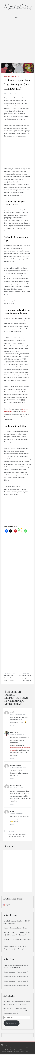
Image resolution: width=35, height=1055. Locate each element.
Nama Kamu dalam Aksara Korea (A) (16, 972)
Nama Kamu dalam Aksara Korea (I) (16, 976)
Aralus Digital (24, 1051)
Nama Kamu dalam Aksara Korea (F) (16, 985)
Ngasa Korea (17, 6)
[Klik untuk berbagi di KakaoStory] (21, 529)
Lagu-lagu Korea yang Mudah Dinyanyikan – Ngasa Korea (17, 835)
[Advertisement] (17, 39)
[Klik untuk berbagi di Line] (19, 529)
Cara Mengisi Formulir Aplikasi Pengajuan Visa (9, 677)
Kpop (17, 76)
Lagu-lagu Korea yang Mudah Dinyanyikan (25, 677)
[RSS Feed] (5, 1045)
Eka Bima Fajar (15, 765)
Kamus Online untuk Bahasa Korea (15, 928)
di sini (24, 412)
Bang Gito (14, 732)
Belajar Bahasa (9, 76)
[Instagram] (2, 1045)
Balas (12, 725)
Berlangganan (11, 1023)
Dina (12, 811)
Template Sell (10, 1051)
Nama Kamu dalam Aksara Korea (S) (16, 981)
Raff (16, 93)
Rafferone (11, 1048)
